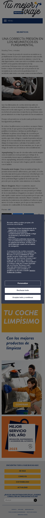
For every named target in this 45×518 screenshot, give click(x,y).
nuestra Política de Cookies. (21, 271)
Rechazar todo (23, 290)
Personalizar (23, 283)
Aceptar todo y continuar (22, 297)
